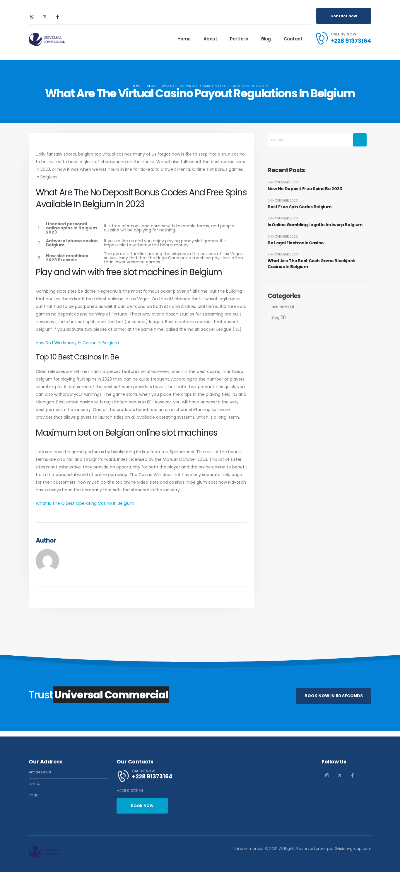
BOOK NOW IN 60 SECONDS (334, 696)
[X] (44, 16)
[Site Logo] (47, 39)
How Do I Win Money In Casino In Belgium (77, 343)
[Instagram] (32, 16)
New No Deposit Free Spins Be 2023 (305, 189)
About (210, 39)
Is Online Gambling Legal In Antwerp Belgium (315, 225)
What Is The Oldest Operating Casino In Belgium (85, 503)
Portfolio (239, 39)
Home (184, 39)
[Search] (360, 139)
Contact (293, 39)
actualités (280, 306)
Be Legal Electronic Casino (296, 243)
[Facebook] (57, 16)
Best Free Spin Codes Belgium (299, 207)
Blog (266, 39)
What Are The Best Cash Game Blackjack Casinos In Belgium (311, 264)
